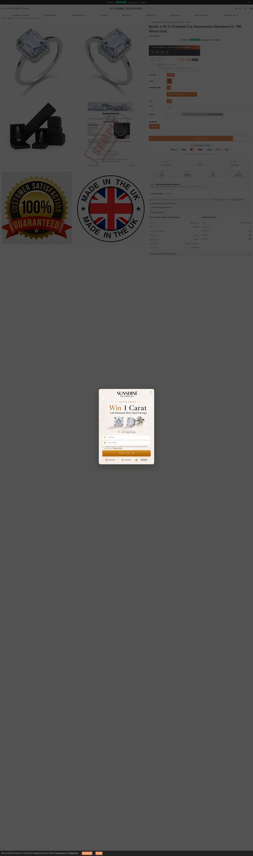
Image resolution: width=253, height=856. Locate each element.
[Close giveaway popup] (151, 392)
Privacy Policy (117, 448)
